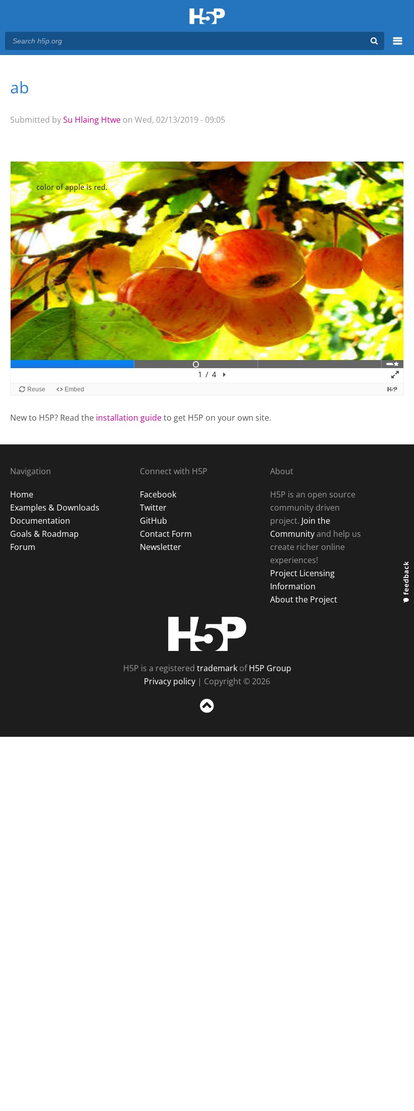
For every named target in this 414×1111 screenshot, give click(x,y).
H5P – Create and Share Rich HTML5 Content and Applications (207, 17)
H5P (207, 633)
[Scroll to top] (207, 715)
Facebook (158, 494)
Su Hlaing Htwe (92, 119)
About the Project (303, 599)
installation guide (129, 417)
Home (21, 494)
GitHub (153, 520)
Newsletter (160, 546)
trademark (217, 668)
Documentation (40, 520)
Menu (397, 46)
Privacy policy (169, 681)
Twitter (153, 507)
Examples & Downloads (54, 507)
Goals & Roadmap (44, 533)
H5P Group (270, 668)
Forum (22, 546)
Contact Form (166, 533)
